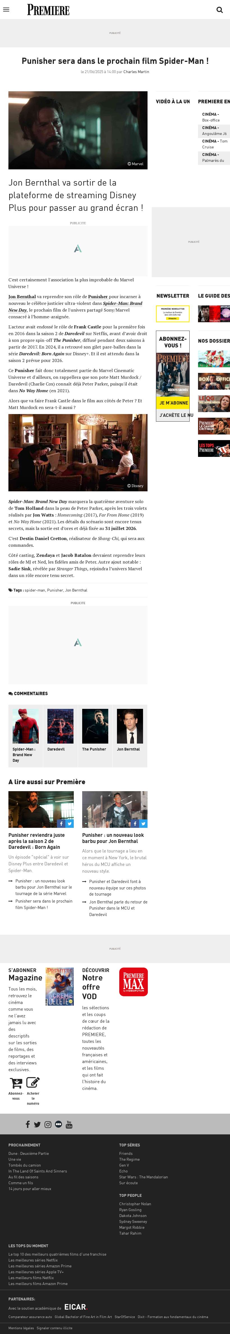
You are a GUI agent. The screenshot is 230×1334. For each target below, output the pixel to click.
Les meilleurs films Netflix (31, 1277)
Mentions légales (21, 1328)
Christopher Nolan (135, 1203)
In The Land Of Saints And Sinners (37, 1171)
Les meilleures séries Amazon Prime (40, 1265)
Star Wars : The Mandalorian (143, 1176)
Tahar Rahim (130, 1233)
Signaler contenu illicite (54, 1328)
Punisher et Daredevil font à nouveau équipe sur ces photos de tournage (117, 888)
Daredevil (56, 749)
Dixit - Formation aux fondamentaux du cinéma (173, 1317)
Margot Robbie (131, 1227)
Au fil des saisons (23, 1176)
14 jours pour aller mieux (29, 1188)
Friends (126, 1153)
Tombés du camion (24, 1165)
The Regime (129, 1159)
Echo (123, 1171)
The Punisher (94, 749)
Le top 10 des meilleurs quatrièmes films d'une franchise (57, 1254)
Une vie (14, 1159)
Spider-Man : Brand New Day (24, 755)
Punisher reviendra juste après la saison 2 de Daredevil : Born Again (36, 841)
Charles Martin (136, 71)
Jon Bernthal (22, 296)
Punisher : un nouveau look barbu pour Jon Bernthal (113, 838)
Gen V (124, 1165)
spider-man (35, 590)
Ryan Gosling (130, 1209)
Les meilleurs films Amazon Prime (38, 1283)
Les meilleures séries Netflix (33, 1260)
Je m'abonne (174, 403)
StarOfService (125, 1317)
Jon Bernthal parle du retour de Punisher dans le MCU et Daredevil (118, 908)
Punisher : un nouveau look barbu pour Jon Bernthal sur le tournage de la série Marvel (43, 887)
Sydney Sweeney (133, 1221)
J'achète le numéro (174, 415)
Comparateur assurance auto (30, 1317)
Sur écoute (128, 1182)
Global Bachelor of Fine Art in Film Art (83, 1317)
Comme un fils (20, 1182)
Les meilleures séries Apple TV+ (36, 1271)
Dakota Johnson (133, 1215)
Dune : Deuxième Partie (28, 1153)
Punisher (55, 590)
